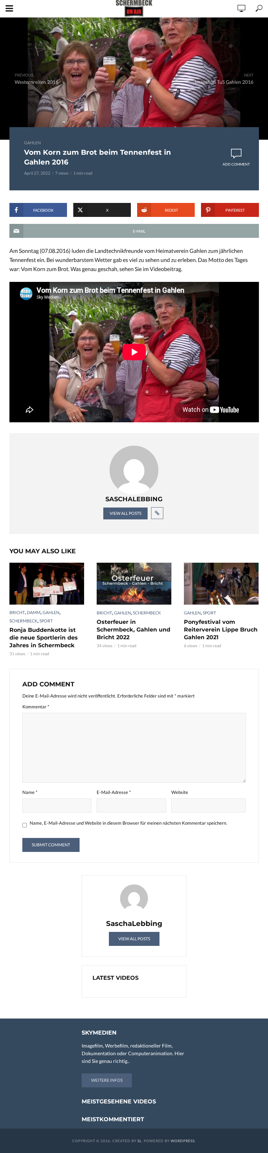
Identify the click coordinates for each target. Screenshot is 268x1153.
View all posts (125, 513)
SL (139, 1141)
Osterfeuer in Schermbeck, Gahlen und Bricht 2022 (133, 630)
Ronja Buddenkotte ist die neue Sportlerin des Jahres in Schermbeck (43, 638)
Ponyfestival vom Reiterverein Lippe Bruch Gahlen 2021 (221, 630)
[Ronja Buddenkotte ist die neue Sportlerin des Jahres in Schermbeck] (46, 584)
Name (29, 792)
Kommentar (35, 706)
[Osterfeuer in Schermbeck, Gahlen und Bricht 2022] (134, 584)
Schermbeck (23, 620)
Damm (33, 612)
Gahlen (32, 142)
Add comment (236, 164)
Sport (46, 620)
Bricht (17, 612)
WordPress (183, 1141)
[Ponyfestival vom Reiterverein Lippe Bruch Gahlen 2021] (221, 584)
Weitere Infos (106, 1080)
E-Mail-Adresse (114, 792)
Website (179, 792)
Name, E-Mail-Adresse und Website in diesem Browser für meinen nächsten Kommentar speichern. (128, 823)
